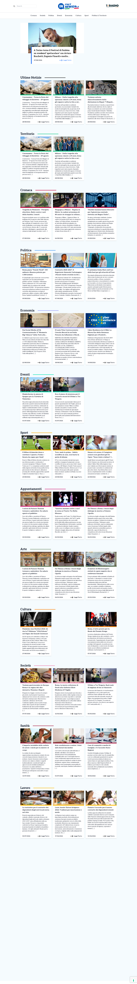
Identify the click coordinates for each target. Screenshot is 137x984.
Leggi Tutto (45, 122)
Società (42, 16)
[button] (42, 45)
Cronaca (33, 16)
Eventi (59, 16)
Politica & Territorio (99, 16)
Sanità (25, 726)
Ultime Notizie (30, 77)
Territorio (27, 134)
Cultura (78, 16)
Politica (51, 16)
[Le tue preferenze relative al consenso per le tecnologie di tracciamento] (133, 980)
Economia (68, 16)
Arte (23, 549)
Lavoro (25, 788)
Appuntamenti (31, 489)
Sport (87, 16)
